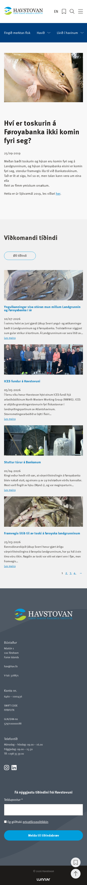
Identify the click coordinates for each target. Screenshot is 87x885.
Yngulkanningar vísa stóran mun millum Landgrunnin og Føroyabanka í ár (42, 308)
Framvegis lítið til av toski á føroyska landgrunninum (42, 533)
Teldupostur (13, 799)
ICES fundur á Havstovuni (22, 381)
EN (56, 11)
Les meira (10, 338)
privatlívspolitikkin (35, 821)
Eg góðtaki (27, 822)
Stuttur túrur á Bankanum (22, 462)
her (58, 193)
